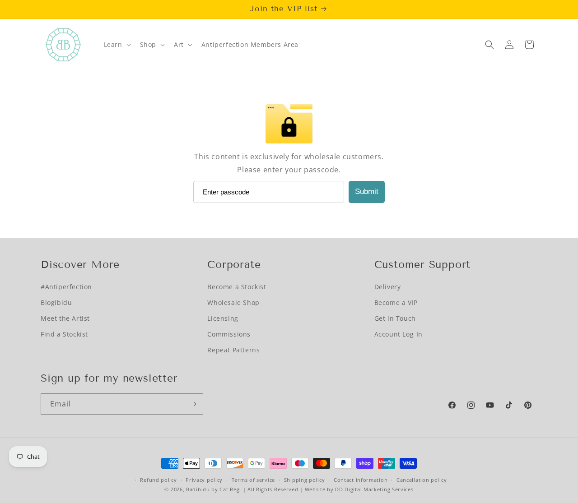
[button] (116, 44)
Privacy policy (204, 479)
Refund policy (158, 479)
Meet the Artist (65, 318)
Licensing (222, 318)
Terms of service (253, 479)
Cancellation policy (421, 479)
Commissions (229, 334)
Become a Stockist (236, 286)
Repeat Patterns (233, 350)
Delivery (387, 286)
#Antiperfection (66, 286)
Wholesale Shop (233, 302)
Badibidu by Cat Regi (213, 489)
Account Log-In (398, 334)
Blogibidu (56, 302)
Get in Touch (395, 318)
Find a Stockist (64, 334)
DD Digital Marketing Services (374, 489)
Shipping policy (304, 479)
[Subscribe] (193, 404)
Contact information (360, 479)
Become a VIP (396, 302)
